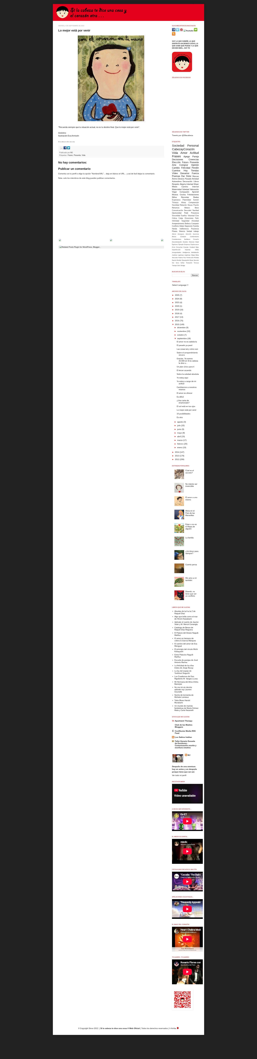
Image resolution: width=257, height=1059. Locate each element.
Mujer (196, 184)
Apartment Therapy (183, 721)
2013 (177, 456)
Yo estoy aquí (182, 378)
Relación (183, 205)
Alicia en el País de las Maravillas (190, 513)
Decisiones (177, 159)
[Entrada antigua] (162, 240)
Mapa (193, 255)
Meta (197, 255)
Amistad (195, 179)
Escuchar (179, 247)
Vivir (178, 265)
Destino (185, 242)
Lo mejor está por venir (186, 410)
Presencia (195, 213)
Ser (173, 263)
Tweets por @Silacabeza (182, 135)
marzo (180, 440)
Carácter (183, 236)
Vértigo (182, 265)
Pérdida (196, 257)
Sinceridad (176, 216)
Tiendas (195, 170)
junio (179, 429)
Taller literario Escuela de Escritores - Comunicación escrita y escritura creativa (185, 744)
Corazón (196, 239)
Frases (176, 156)
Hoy (186, 170)
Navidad (195, 210)
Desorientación (177, 242)
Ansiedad (195, 221)
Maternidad (177, 189)
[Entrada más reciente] (60, 240)
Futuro (70, 155)
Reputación (185, 260)
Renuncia (175, 208)
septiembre (182, 338)
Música (175, 194)
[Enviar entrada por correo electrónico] (61, 149)
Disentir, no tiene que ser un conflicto (190, 593)
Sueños (184, 216)
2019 (177, 310)
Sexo (177, 263)
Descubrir (187, 210)
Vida (83, 155)
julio (179, 425)
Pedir (186, 213)
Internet (195, 187)
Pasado (188, 179)
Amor (183, 152)
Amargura (181, 234)
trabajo (196, 231)
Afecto (174, 234)
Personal (193, 145)
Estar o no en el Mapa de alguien (191, 526)
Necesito (175, 257)
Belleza (188, 224)
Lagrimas (181, 255)
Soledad (185, 189)
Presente (77, 155)
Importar (187, 249)
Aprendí (195, 192)
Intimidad (175, 221)
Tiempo (174, 265)
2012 (177, 459)
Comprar (183, 165)
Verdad (189, 231)
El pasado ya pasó (184, 345)
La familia (189, 538)
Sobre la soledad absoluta (188, 374)
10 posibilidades (183, 414)
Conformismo (194, 236)
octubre (180, 335)
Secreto (196, 260)
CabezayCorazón (183, 149)
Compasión (184, 192)
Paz (184, 257)
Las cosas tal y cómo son (187, 349)
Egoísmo (175, 244)
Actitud (194, 152)
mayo (179, 433)
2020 (177, 306)
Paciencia (195, 229)
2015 (177, 324)
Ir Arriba (173, 1028)
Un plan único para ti (185, 367)
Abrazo (187, 208)
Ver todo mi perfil (179, 775)
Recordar (185, 197)
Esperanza (176, 200)
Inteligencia (186, 252)
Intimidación (195, 252)
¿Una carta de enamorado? (183, 401)
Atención (188, 234)
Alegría (183, 184)
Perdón (195, 168)
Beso (197, 208)
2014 (177, 452)
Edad (197, 242)
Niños (174, 197)
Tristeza (175, 202)
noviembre (182, 331)
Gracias (186, 247)
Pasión (196, 205)
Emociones (189, 218)
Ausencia (196, 234)
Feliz (197, 218)
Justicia (174, 255)
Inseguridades (176, 252)
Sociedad (178, 145)
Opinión (195, 165)
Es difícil (180, 397)
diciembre (181, 327)
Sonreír (196, 200)
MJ (71, 153)
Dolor (188, 176)
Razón (174, 260)
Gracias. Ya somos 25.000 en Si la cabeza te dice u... (187, 360)
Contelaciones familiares (181, 239)
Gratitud (192, 247)
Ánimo (174, 179)
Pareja (195, 156)
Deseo (190, 205)
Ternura (196, 263)
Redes (196, 197)
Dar (183, 176)
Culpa (181, 218)
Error (173, 247)
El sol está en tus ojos (186, 406)
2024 (177, 299)
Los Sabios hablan (183, 737)
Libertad (189, 184)
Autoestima (177, 181)
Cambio (176, 168)
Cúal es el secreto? (189, 471)
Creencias (194, 159)
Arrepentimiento (178, 224)
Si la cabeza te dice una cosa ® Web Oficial (120, 1028)
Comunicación (177, 210)
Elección (176, 162)
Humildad (175, 205)
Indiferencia (184, 229)
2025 (177, 295)
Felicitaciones (193, 194)
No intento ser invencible (191, 485)
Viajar (174, 192)
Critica (174, 218)
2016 (177, 321)
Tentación (189, 263)
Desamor (184, 173)
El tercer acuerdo (184, 370)
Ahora (183, 202)
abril (179, 436)
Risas (191, 260)
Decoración (187, 181)
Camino (185, 187)
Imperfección (176, 249)
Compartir (195, 224)
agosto (180, 422)
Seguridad (185, 221)
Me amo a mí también (191, 579)
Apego (187, 156)
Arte (174, 165)
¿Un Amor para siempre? (191, 552)
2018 (177, 313)
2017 (177, 317)
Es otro (180, 417)
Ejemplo (181, 244)
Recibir (179, 260)
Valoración (194, 189)
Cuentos (176, 170)
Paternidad (187, 200)
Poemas (176, 176)
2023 (177, 302)
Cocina (183, 194)
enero (180, 447)
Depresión (188, 226)
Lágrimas (187, 255)
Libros (196, 181)
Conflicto (175, 226)
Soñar (182, 263)
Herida (174, 229)
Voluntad (191, 216)
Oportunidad (176, 213)
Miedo (174, 187)
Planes (174, 231)
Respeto (175, 184)
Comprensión (194, 202)
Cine (197, 216)
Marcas (195, 176)
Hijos (197, 247)
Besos (174, 236)
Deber (181, 226)
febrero (180, 444)
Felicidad (185, 168)
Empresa (187, 244)
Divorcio (191, 242)
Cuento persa (191, 565)
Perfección (189, 257)
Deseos (181, 179)
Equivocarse (195, 244)
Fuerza (195, 173)
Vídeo (175, 173)
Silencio (182, 231)
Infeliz (197, 249)
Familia (196, 226)
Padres (180, 257)
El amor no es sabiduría (187, 342)
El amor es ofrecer (184, 393)
